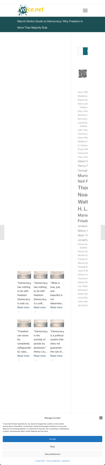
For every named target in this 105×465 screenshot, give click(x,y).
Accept (52, 439)
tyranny (21, 235)
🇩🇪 (44, 175)
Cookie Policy (40, 461)
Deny (52, 446)
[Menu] (84, 10)
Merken (23, 168)
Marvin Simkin (26, 91)
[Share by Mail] (43, 255)
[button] (101, 417)
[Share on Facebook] (21, 255)
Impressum (66, 461)
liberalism (22, 232)
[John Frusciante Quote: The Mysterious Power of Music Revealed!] (2, 232)
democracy (23, 225)
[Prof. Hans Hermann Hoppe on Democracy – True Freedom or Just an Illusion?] (40, 275)
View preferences (52, 454)
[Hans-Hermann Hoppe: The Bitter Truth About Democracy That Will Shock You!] (57, 323)
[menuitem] (84, 10)
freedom (35, 225)
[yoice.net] (30, 10)
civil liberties (36, 232)
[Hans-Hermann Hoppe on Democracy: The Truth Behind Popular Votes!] (57, 275)
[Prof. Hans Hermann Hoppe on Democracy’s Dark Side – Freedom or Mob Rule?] (24, 275)
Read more (23, 307)
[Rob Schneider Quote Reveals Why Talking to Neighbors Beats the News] (103, 232)
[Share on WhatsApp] (28, 255)
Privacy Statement (53, 461)
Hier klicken (32, 185)
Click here (22, 179)
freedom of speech (27, 228)
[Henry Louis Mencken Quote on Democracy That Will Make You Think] (40, 323)
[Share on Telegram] (36, 255)
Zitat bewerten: (32, 201)
